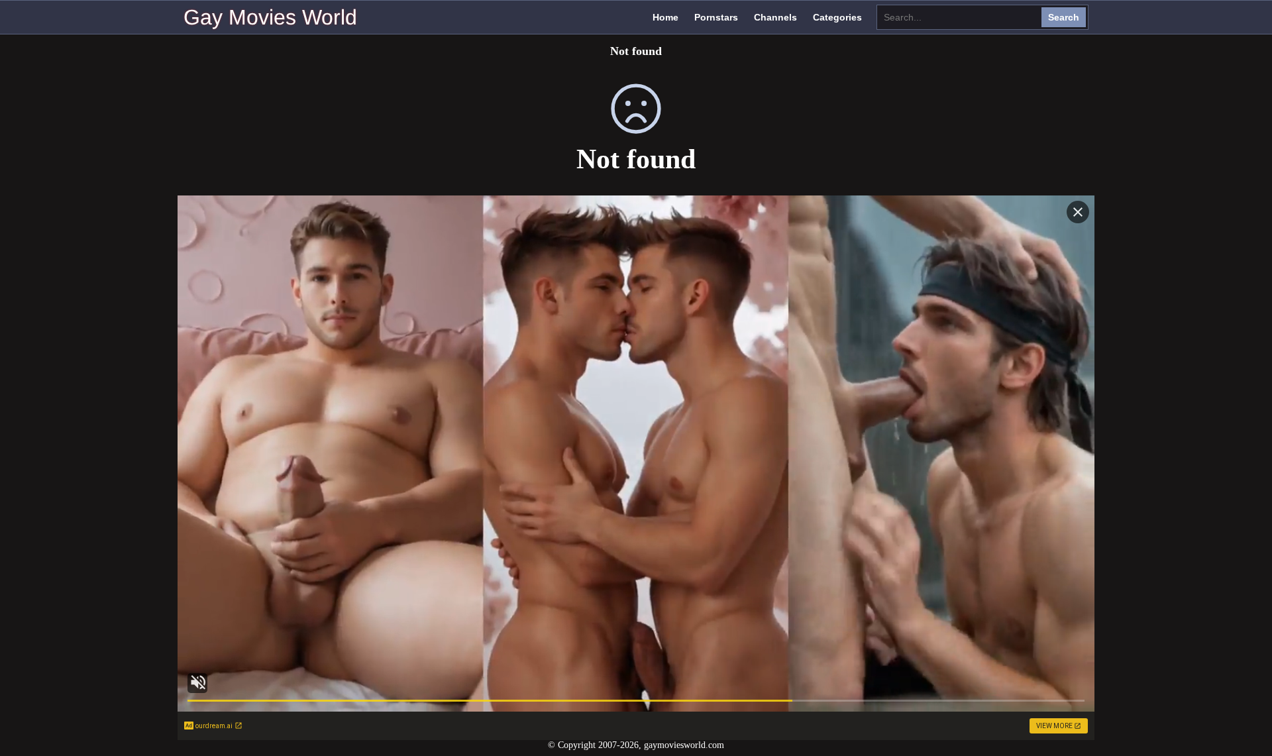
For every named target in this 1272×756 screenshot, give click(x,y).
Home (665, 17)
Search (1063, 17)
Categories (837, 17)
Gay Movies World (270, 17)
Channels (775, 17)
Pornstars (716, 17)
